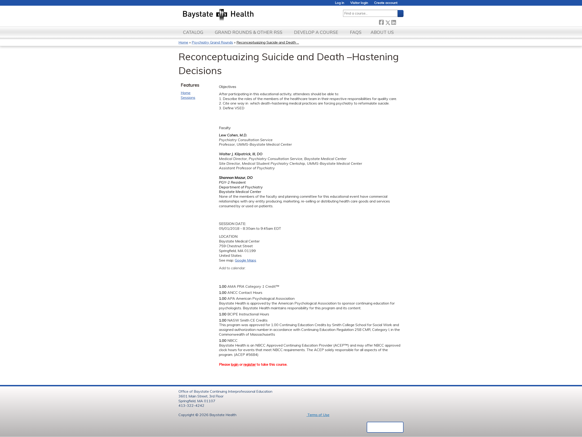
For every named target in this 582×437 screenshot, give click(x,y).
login (234, 364)
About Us (382, 32)
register (249, 364)
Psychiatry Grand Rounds (212, 42)
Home (183, 42)
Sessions (188, 97)
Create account (385, 3)
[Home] (239, 15)
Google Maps (245, 260)
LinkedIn (393, 21)
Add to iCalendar (244, 275)
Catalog (193, 32)
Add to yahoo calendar (233, 275)
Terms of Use (317, 414)
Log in (339, 3)
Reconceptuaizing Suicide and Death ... (267, 42)
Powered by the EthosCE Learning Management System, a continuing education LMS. (385, 427)
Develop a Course (316, 32)
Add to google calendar (223, 275)
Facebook (381, 21)
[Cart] (402, 4)
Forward (399, 21)
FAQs (355, 32)
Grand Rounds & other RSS (248, 32)
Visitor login (359, 3)
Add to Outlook (255, 275)
